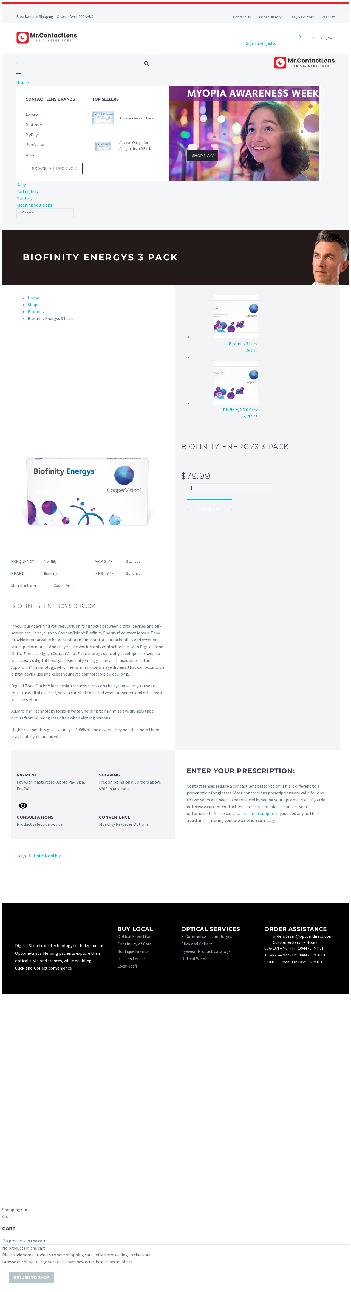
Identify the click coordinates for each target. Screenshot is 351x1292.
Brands (23, 82)
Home (33, 298)
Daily (21, 184)
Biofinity (36, 311)
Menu (18, 75)
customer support (258, 813)
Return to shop (32, 1277)
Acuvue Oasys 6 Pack (136, 118)
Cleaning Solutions (34, 205)
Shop (32, 304)
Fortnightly (27, 191)
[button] (146, 63)
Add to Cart (209, 508)
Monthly (24, 198)
